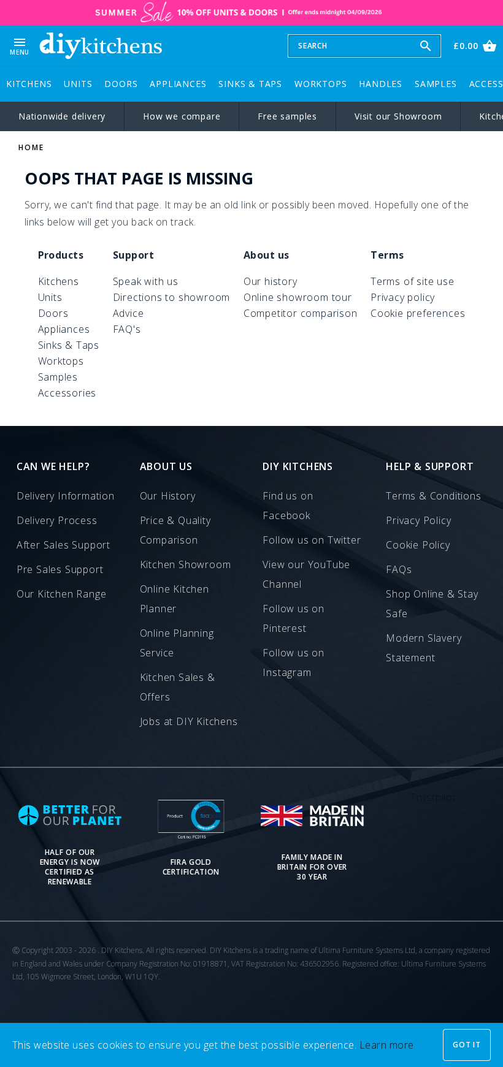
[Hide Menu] (100, 45)
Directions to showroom (172, 297)
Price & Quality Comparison (175, 530)
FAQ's (127, 329)
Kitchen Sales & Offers (177, 687)
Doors (120, 83)
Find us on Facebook (288, 505)
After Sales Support (63, 545)
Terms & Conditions (433, 496)
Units (78, 83)
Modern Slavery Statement (423, 647)
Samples (436, 83)
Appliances (178, 83)
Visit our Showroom (398, 116)
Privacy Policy (418, 520)
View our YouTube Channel (306, 574)
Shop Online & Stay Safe (432, 603)
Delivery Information (66, 496)
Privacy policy (403, 297)
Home (31, 147)
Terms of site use (413, 281)
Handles (380, 83)
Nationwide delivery (62, 116)
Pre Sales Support (60, 569)
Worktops (320, 83)
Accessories (67, 393)
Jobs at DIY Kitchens (189, 721)
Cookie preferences (418, 313)
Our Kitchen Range (62, 594)
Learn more (386, 1045)
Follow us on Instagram (293, 662)
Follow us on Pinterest (293, 618)
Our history (271, 281)
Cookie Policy (418, 545)
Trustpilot (433, 797)
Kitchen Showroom (185, 564)
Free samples (287, 116)
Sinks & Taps (250, 83)
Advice (128, 313)
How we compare (181, 116)
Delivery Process (57, 520)
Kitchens (29, 83)
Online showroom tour (298, 297)
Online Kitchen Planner (174, 598)
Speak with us (146, 281)
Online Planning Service (177, 642)
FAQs (399, 569)
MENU (19, 45)
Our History (168, 496)
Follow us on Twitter (312, 540)
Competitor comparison (301, 313)
